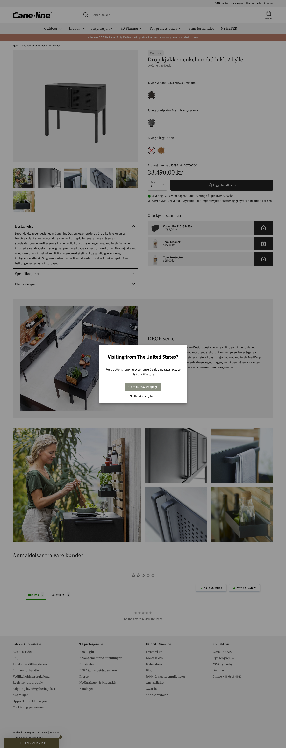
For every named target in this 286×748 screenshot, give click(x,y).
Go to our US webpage (143, 387)
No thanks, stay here (143, 396)
